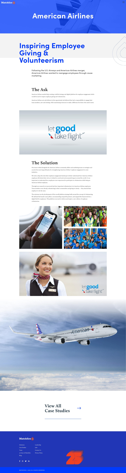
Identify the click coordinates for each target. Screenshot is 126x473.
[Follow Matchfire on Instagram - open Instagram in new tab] (22, 461)
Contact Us (38, 450)
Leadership (38, 445)
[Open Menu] (123, 2)
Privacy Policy (39, 453)
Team (20, 450)
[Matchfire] (26, 2)
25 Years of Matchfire (25, 453)
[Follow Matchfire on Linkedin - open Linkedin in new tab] (29, 461)
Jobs (36, 447)
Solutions (21, 445)
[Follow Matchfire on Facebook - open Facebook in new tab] (19, 461)
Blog (20, 455)
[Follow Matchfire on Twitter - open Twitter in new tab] (25, 461)
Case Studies (22, 447)
